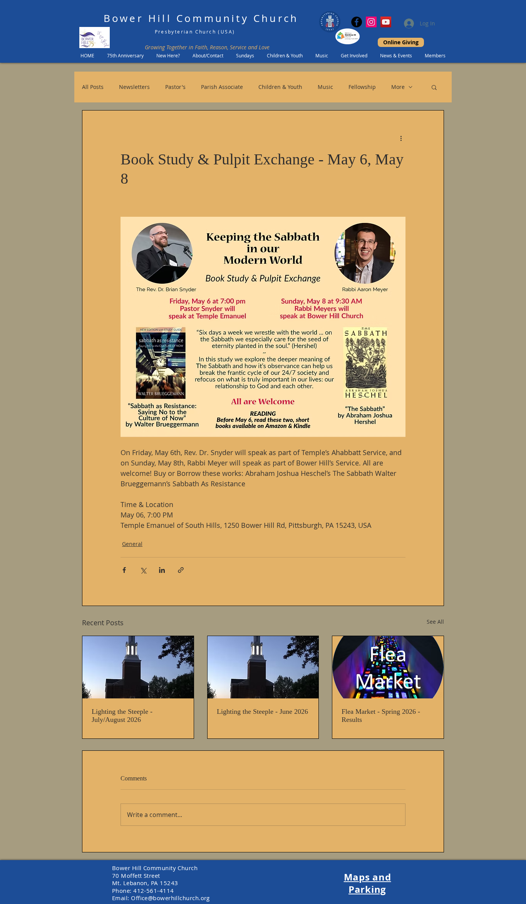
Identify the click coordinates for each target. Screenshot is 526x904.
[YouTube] (385, 22)
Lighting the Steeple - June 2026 (262, 711)
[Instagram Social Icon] (371, 22)
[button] (434, 87)
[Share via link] (180, 570)
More (398, 86)
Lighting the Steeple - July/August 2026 (122, 715)
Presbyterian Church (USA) (195, 31)
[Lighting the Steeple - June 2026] (263, 667)
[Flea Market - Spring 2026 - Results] (388, 667)
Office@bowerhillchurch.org (170, 898)
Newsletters (134, 86)
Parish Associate (222, 86)
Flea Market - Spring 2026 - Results (381, 715)
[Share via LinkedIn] (162, 570)
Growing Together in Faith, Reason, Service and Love (207, 47)
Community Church (237, 18)
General (132, 543)
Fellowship (362, 86)
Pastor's (175, 86)
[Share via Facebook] (124, 570)
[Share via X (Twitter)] (143, 570)
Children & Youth (280, 86)
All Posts (93, 86)
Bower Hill (138, 18)
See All (435, 621)
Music (325, 86)
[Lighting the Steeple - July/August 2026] (138, 667)
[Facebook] (356, 22)
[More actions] (400, 138)
